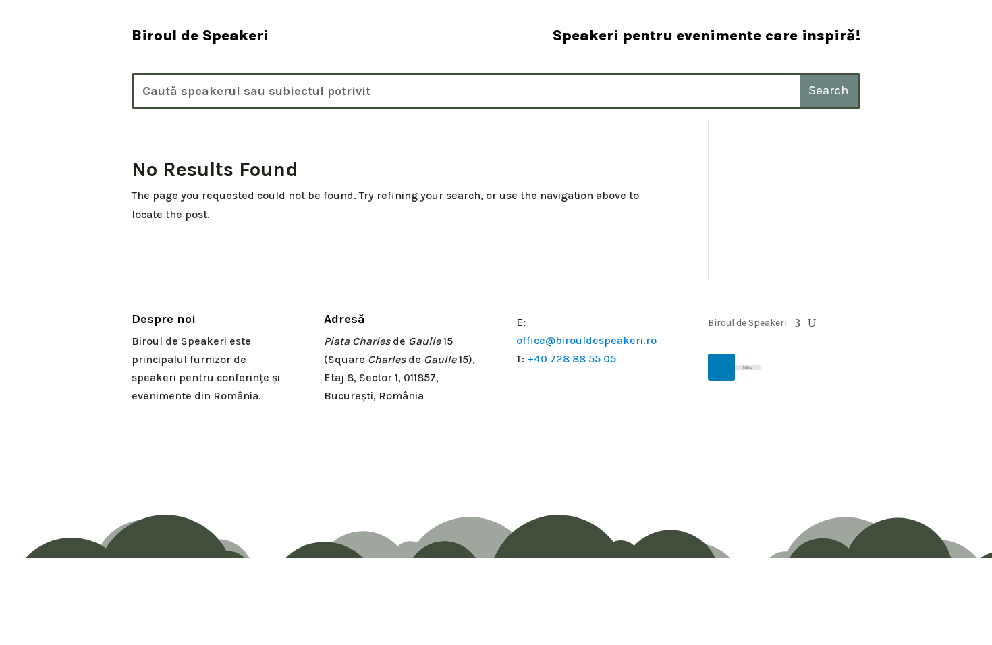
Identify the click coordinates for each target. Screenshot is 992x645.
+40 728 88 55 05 (571, 358)
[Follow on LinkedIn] (721, 367)
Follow (747, 368)
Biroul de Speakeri (747, 323)
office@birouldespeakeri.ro (586, 340)
